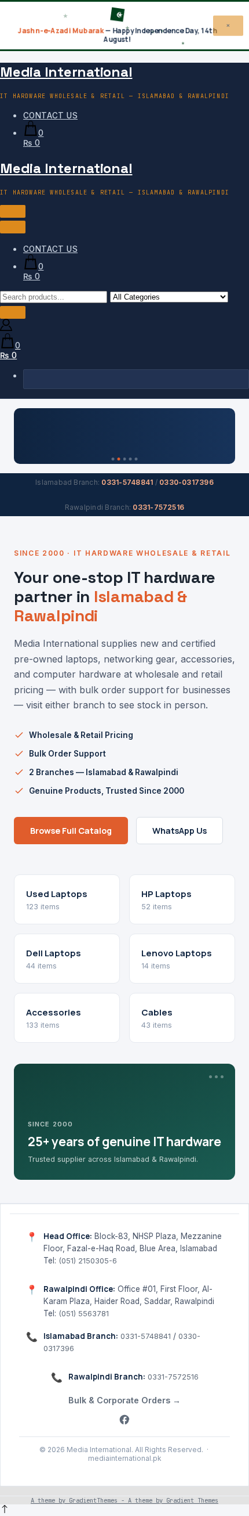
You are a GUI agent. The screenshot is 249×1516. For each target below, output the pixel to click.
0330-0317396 (186, 482)
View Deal (198, 429)
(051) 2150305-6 (87, 1260)
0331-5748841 (127, 482)
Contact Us (50, 115)
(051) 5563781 (83, 1313)
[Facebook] (124, 1420)
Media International (66, 72)
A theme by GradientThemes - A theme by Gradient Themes (124, 1500)
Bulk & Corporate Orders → (124, 1400)
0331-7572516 (158, 507)
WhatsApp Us (179, 830)
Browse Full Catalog (71, 830)
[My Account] (6, 328)
